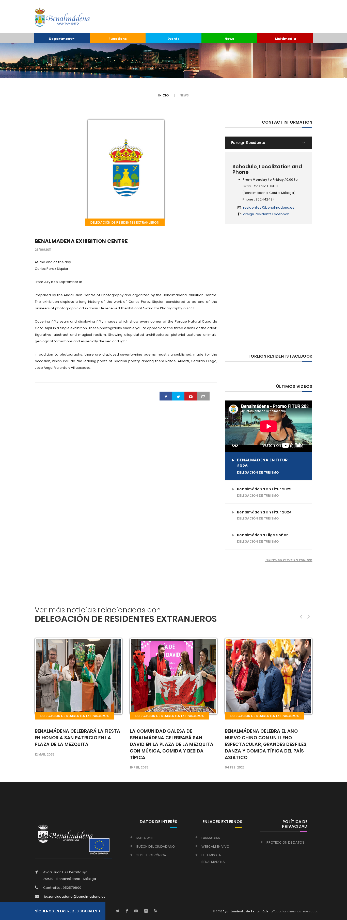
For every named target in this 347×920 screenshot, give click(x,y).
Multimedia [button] (285, 38)
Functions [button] (117, 38)
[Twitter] (118, 911)
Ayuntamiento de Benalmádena (247, 911)
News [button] (229, 38)
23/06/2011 (43, 249)
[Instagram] (146, 911)
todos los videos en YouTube (288, 560)
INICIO (163, 95)
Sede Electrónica (151, 855)
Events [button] (173, 38)
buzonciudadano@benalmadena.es (74, 896)
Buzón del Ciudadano (155, 846)
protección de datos (285, 842)
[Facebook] (127, 911)
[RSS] (155, 911)
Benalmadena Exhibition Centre (81, 241)
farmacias (210, 837)
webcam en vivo (215, 846)
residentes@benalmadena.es (268, 207)
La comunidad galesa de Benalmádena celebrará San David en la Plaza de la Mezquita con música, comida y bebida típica (77, 744)
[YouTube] (136, 911)
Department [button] (60, 38)
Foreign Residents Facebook (265, 214)
